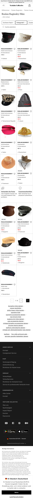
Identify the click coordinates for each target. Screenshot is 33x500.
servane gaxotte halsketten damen (16, 336)
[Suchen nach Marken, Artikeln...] (3, 5)
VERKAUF (6, 373)
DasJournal (6, 416)
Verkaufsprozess (8, 379)
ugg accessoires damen (16, 321)
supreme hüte (15, 312)
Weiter (16, 492)
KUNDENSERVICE (8, 390)
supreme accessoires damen (15, 315)
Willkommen (5, 10)
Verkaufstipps (7, 376)
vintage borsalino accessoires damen (15, 323)
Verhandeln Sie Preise (8, 192)
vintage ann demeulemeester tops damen (16, 330)
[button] (29, 5)
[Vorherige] (12, 300)
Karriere (5, 413)
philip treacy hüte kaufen (15, 310)
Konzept (5, 350)
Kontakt (5, 396)
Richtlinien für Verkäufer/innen (12, 382)
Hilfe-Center (6, 393)
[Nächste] (21, 300)
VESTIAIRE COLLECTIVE (10, 402)
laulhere (6, 334)
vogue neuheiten (15, 308)
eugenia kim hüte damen (15, 319)
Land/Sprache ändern (16, 497)
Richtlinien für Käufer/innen (11, 367)
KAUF (4, 359)
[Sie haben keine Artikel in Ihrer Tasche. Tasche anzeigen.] (29, 5)
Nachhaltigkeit (7, 408)
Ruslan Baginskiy (16, 10)
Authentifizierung (8, 365)
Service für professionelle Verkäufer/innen (16, 384)
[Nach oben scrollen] (27, 300)
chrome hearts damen (15, 325)
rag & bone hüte (15, 317)
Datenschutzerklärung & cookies (15, 443)
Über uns (5, 405)
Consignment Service (9, 353)
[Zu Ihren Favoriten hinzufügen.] (14, 49)
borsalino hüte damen (15, 306)
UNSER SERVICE (8, 347)
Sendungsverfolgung (9, 362)
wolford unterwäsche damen (15, 328)
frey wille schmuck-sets (19, 334)
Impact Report (7, 411)
